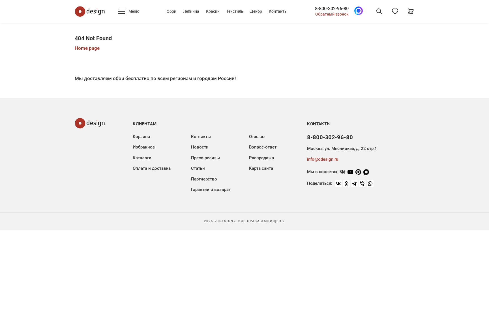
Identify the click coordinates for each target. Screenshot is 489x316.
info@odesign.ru (322, 159)
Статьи (198, 168)
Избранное (144, 147)
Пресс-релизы (205, 157)
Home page (87, 48)
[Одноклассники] (346, 183)
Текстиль (234, 11)
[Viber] (362, 183)
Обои (171, 11)
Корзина (141, 136)
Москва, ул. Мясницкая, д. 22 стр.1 (342, 148)
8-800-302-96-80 (332, 9)
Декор (256, 11)
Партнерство (204, 179)
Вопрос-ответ (262, 147)
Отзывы (257, 136)
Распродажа (261, 157)
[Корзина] (411, 11)
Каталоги (142, 157)
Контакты (278, 11)
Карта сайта (261, 168)
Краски (213, 11)
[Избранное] (395, 11)
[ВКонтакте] (338, 183)
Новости (200, 147)
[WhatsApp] (370, 183)
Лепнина (191, 11)
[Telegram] (354, 183)
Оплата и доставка (152, 168)
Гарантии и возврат (211, 189)
